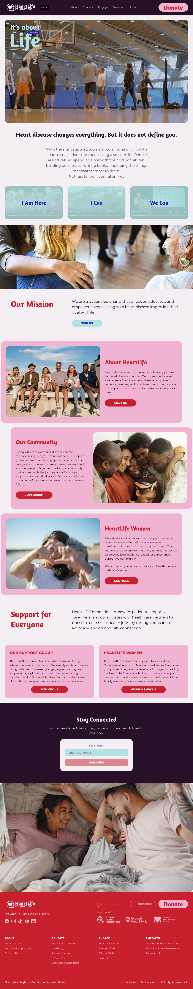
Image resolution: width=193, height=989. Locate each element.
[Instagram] (13, 921)
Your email (96, 745)
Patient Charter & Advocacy (162, 943)
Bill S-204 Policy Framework (162, 948)
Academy (57, 948)
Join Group (34, 495)
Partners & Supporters (18, 948)
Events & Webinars (110, 948)
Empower (118, 7)
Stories (133, 7)
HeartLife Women (109, 943)
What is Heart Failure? (65, 943)
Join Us (87, 323)
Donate (173, 7)
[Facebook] (7, 921)
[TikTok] (20, 921)
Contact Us (11, 953)
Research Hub (154, 953)
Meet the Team (14, 943)
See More (121, 580)
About (74, 7)
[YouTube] (27, 921)
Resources (58, 958)
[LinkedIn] (33, 921)
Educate (88, 7)
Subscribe (96, 762)
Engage (103, 7)
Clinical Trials (106, 953)
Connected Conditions (65, 962)
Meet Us (120, 403)
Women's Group (143, 689)
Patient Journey (61, 953)
